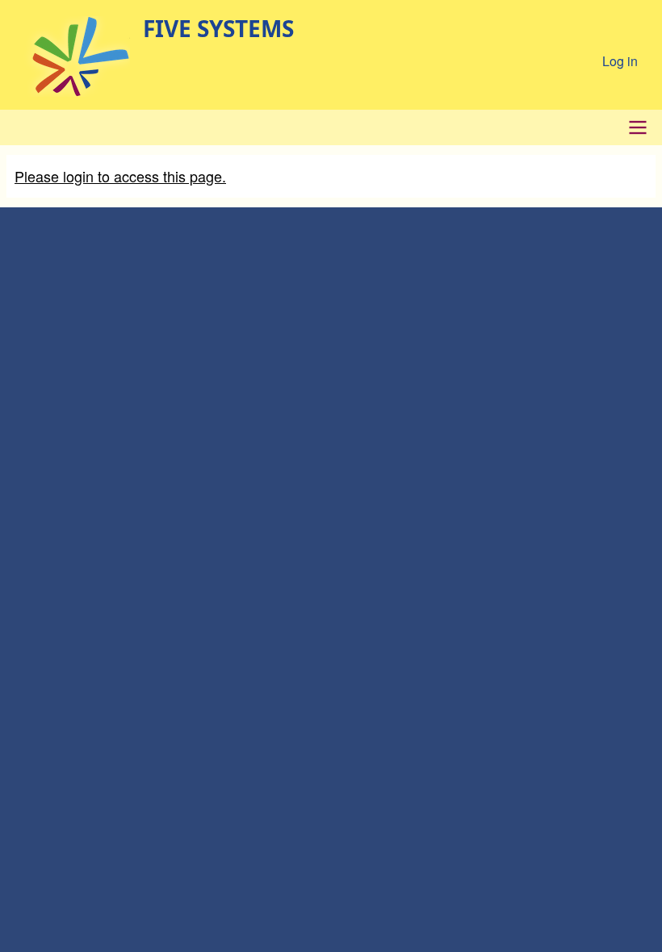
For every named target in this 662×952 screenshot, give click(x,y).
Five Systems (218, 28)
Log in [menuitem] (620, 61)
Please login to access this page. (120, 175)
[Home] (71, 56)
